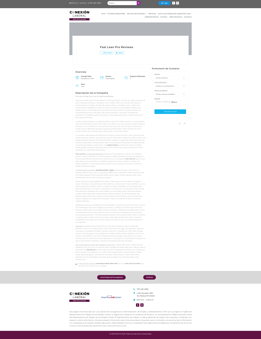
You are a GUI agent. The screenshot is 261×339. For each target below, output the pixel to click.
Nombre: (157, 74)
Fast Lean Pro (80, 154)
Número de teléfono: (161, 91)
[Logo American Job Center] (111, 296)
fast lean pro (91, 250)
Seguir (120, 53)
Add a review (107, 53)
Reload (175, 102)
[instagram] (177, 3)
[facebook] (173, 3)
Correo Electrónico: (160, 82)
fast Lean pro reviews (133, 263)
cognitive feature (112, 145)
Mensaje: (157, 99)
